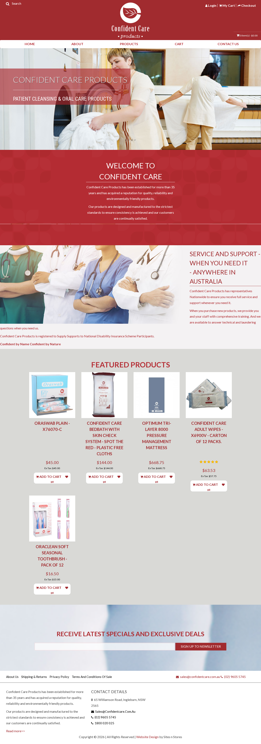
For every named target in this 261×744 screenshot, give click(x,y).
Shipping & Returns (34, 677)
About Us (12, 677)
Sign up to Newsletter (201, 646)
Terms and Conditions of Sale (92, 677)
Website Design (147, 737)
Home (30, 44)
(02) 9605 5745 (234, 677)
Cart (179, 44)
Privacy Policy (59, 677)
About (77, 44)
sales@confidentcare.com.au (199, 677)
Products (129, 44)
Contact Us (228, 44)
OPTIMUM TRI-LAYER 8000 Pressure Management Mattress (156, 435)
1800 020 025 (103, 723)
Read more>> (15, 731)
